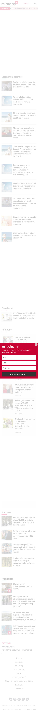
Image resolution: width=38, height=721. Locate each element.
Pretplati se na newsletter (19, 374)
